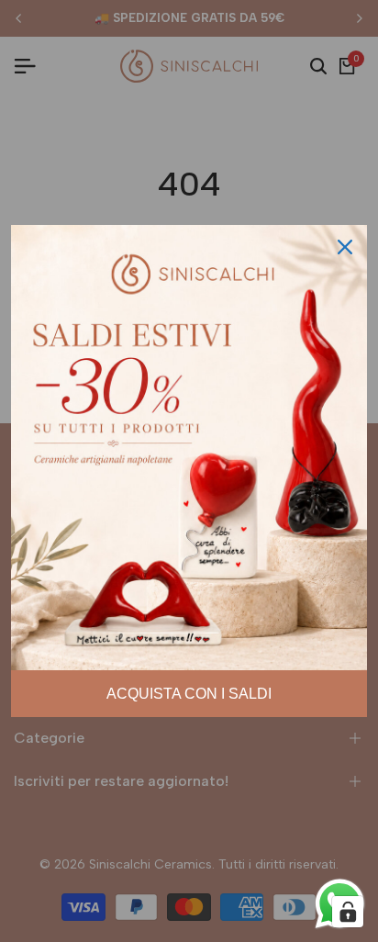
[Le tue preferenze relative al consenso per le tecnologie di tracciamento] (347, 911)
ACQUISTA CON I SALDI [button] (189, 693)
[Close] (345, 247)
